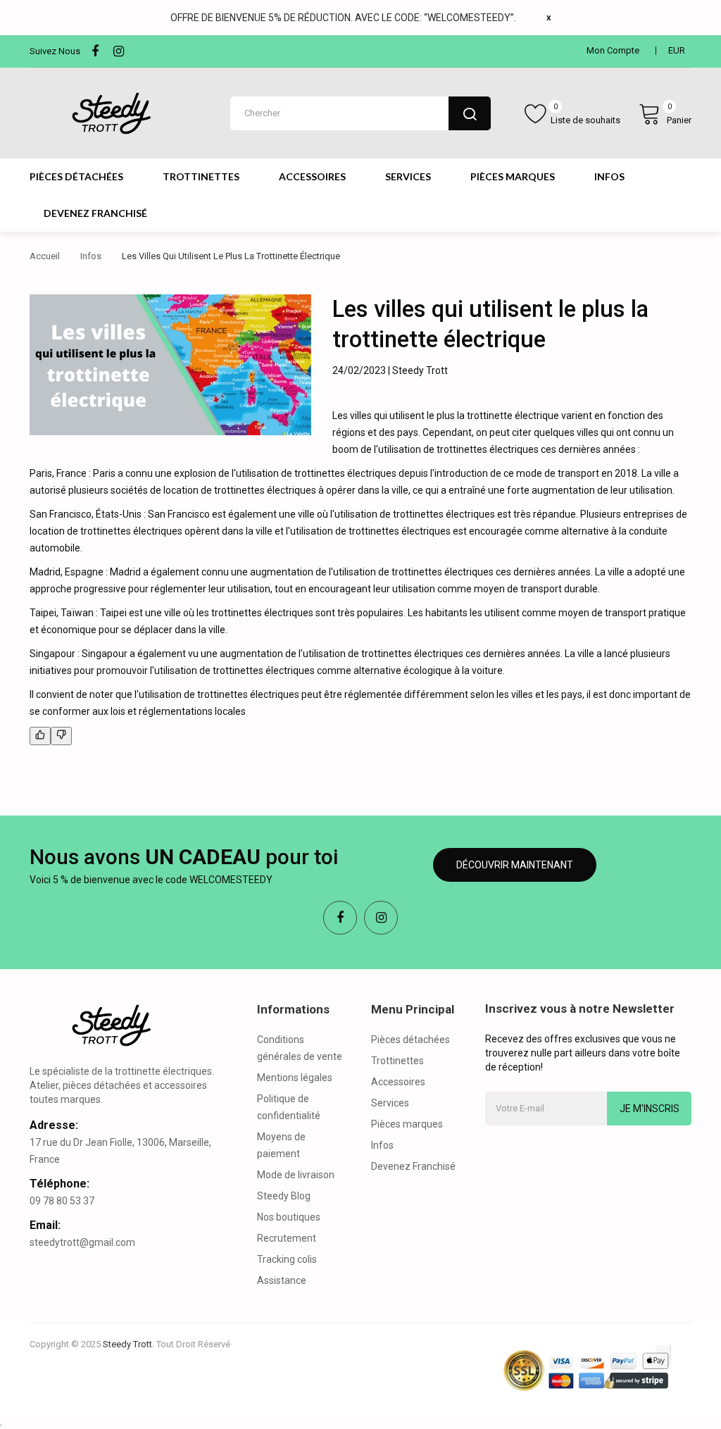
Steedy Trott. (128, 1344)
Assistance (281, 1280)
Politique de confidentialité (288, 1107)
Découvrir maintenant (514, 864)
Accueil (45, 256)
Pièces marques (407, 1124)
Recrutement (286, 1238)
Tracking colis (287, 1259)
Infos (90, 256)
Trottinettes (397, 1060)
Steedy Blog (284, 1196)
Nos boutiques (288, 1217)
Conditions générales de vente (299, 1048)
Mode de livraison (295, 1174)
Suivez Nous (55, 51)
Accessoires (398, 1081)
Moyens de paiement (281, 1145)
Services (390, 1103)
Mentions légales (294, 1077)
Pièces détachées (410, 1039)
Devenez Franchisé (413, 1166)
